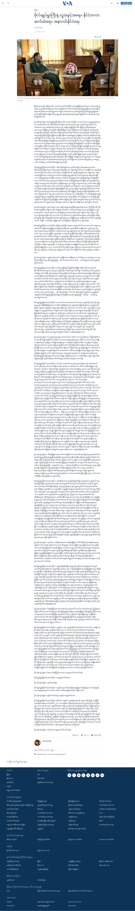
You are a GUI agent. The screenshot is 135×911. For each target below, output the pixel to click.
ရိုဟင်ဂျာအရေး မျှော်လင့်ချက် (77, 828)
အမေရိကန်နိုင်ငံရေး (12, 817)
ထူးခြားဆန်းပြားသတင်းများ (45, 824)
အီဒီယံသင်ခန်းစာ (12, 839)
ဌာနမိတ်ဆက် (11, 880)
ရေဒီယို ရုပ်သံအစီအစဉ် (13, 865)
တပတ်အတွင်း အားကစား (44, 813)
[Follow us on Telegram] (88, 775)
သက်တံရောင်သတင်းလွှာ (106, 824)
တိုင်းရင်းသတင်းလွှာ (105, 801)
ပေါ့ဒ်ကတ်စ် (40, 778)
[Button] (97, 37)
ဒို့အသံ (101, 821)
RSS (38, 774)
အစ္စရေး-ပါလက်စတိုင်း (13, 790)
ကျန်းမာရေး (71, 821)
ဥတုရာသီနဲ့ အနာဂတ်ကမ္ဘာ (45, 805)
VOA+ (8, 891)
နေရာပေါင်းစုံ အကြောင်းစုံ (106, 817)
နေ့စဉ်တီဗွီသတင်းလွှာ (13, 861)
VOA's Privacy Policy (74, 902)
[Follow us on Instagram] (83, 775)
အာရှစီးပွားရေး (72, 817)
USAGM (9, 902)
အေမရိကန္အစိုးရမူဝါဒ (43, 906)
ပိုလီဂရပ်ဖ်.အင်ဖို (73, 865)
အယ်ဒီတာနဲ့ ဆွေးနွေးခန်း (14, 801)
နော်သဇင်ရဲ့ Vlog (104, 865)
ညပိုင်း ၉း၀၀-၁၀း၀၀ (43, 850)
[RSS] (93, 775)
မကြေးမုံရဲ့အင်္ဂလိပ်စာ (43, 839)
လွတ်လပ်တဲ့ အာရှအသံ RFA (45, 902)
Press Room (10, 906)
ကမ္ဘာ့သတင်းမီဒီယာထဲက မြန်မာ (16, 824)
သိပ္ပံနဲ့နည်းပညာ (42, 801)
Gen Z (101, 813)
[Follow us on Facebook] (69, 775)
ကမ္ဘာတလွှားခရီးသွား (74, 809)
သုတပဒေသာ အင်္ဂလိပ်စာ (106, 839)
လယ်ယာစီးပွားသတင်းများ (45, 817)
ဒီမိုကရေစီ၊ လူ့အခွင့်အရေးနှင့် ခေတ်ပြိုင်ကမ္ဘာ (20, 805)
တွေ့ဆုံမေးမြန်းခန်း (42, 869)
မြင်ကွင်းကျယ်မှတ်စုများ (75, 805)
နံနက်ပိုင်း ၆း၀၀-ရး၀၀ (13, 850)
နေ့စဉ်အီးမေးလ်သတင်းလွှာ (45, 782)
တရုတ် (9, 786)
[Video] (118, 3)
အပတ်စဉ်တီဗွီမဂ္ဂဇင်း (13, 869)
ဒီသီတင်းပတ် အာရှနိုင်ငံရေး (76, 813)
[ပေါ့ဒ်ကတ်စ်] (97, 775)
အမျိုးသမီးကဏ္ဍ (73, 824)
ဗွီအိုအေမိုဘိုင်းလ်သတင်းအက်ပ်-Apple (48, 891)
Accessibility (72, 906)
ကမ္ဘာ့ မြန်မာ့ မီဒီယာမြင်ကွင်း (15, 828)
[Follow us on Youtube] (79, 775)
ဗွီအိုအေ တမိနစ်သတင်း (106, 861)
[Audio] (112, 3)
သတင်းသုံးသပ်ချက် (13, 809)
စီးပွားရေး (40, 809)
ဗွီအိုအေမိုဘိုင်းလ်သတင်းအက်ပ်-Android (80, 891)
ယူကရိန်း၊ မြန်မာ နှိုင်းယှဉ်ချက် (46, 821)
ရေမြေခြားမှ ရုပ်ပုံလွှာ (74, 861)
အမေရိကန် (10, 782)
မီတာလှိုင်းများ (41, 880)
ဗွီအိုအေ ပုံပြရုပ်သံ (73, 869)
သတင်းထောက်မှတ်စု (13, 821)
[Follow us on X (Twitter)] (74, 775)
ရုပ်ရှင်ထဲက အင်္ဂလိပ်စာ (75, 839)
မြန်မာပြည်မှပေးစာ (73, 801)
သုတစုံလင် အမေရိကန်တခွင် (107, 809)
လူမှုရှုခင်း (40, 828)
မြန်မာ (36, 10)
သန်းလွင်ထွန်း (38, 27)
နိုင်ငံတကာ (10, 778)
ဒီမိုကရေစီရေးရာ (12, 813)
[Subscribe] (102, 775)
